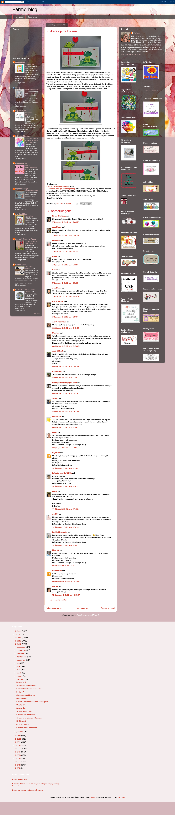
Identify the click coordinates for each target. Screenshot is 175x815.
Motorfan (20, 708)
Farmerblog (24, 9)
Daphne (55, 333)
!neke (54, 256)
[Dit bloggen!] (84, 203)
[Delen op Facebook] (88, 203)
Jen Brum (56, 288)
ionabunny (57, 371)
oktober (21, 653)
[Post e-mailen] (77, 203)
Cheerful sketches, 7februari (29, 718)
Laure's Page (20, 264)
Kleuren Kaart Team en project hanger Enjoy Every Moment (35, 785)
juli (18, 663)
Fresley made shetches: (57, 186)
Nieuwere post (54, 608)
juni (19, 666)
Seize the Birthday (22, 136)
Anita (54, 491)
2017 (18, 749)
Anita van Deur (59, 322)
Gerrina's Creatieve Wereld (25, 239)
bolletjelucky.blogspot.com (64, 382)
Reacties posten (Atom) (88, 615)
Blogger (121, 797)
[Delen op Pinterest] (91, 203)
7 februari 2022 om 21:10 (65, 251)
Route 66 (21, 705)
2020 (18, 739)
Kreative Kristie (21, 163)
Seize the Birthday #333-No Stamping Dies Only (31, 140)
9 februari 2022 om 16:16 (65, 468)
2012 (18, 765)
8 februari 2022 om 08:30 (66, 346)
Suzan (55, 398)
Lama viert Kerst (19, 779)
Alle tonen (37, 313)
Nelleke (137, 33)
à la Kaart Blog (21, 214)
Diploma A (21, 682)
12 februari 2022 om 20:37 (66, 595)
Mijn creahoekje (21, 189)
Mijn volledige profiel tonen (131, 54)
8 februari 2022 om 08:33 (65, 366)
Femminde (57, 571)
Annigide (18, 88)
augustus (21, 660)
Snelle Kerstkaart (24, 711)
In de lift (20, 692)
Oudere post (108, 608)
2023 (18, 641)
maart (20, 676)
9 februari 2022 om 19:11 (64, 566)
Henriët (55, 550)
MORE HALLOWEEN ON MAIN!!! (31, 167)
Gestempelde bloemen (26, 728)
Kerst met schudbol (31, 191)
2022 (18, 644)
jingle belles (20, 62)
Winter (27, 292)
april (19, 673)
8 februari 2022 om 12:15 (65, 393)
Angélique (57, 227)
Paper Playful (20, 111)
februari (21, 679)
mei (19, 670)
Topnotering (32, 17)
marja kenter (58, 301)
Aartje (55, 586)
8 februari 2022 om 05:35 (65, 328)
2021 (18, 736)
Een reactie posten (58, 600)
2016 (18, 752)
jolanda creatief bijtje (62, 473)
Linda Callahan (59, 216)
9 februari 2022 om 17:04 (65, 527)
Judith (55, 514)
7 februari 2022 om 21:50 (65, 296)
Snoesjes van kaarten (26, 685)
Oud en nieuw (22, 724)
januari (20, 732)
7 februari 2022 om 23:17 (65, 317)
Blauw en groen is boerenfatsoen (27, 790)
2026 (18, 631)
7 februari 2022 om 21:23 (65, 283)
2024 (18, 638)
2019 (18, 742)
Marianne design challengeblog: (61, 189)
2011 (17, 768)
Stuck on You (30, 64)
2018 (18, 745)
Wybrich (56, 452)
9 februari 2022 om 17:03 (65, 509)
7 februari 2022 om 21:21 (65, 265)
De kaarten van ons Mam (25, 290)
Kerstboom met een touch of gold (32, 702)
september (22, 657)
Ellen (54, 270)
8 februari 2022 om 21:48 (65, 427)
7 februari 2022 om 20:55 (65, 222)
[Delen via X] (86, 203)
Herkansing (21, 698)
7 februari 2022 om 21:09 (65, 236)
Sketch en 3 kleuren (25, 695)
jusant (92, 797)
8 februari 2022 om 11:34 (65, 378)
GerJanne (56, 416)
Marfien (56, 240)
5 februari (21, 721)
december (21, 647)
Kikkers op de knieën (25, 714)
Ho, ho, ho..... (30, 216)
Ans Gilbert (58, 351)
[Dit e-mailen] (81, 203)
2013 (18, 762)
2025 (18, 634)
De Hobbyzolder (59, 532)
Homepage (19, 17)
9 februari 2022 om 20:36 (66, 581)
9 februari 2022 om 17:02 (65, 486)
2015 (18, 755)
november (22, 650)
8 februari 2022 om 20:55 (66, 412)
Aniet (54, 432)
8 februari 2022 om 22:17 (65, 448)
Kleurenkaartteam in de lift (28, 689)
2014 (18, 758)
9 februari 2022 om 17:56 (65, 545)
